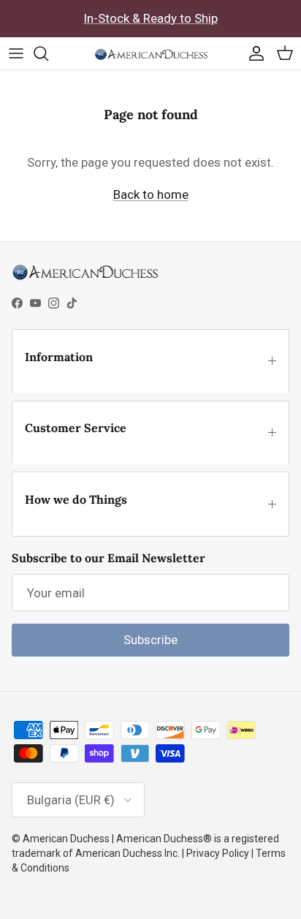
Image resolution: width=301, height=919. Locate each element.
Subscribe (150, 639)
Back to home (150, 194)
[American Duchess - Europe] (150, 53)
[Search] (48, 53)
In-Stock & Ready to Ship (150, 18)
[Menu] (16, 53)
